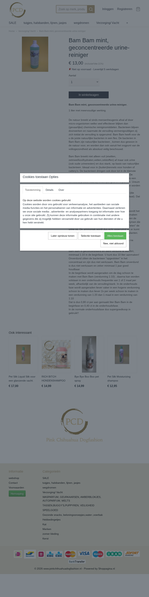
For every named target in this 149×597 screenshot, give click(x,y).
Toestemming (33, 189)
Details (49, 189)
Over (61, 189)
